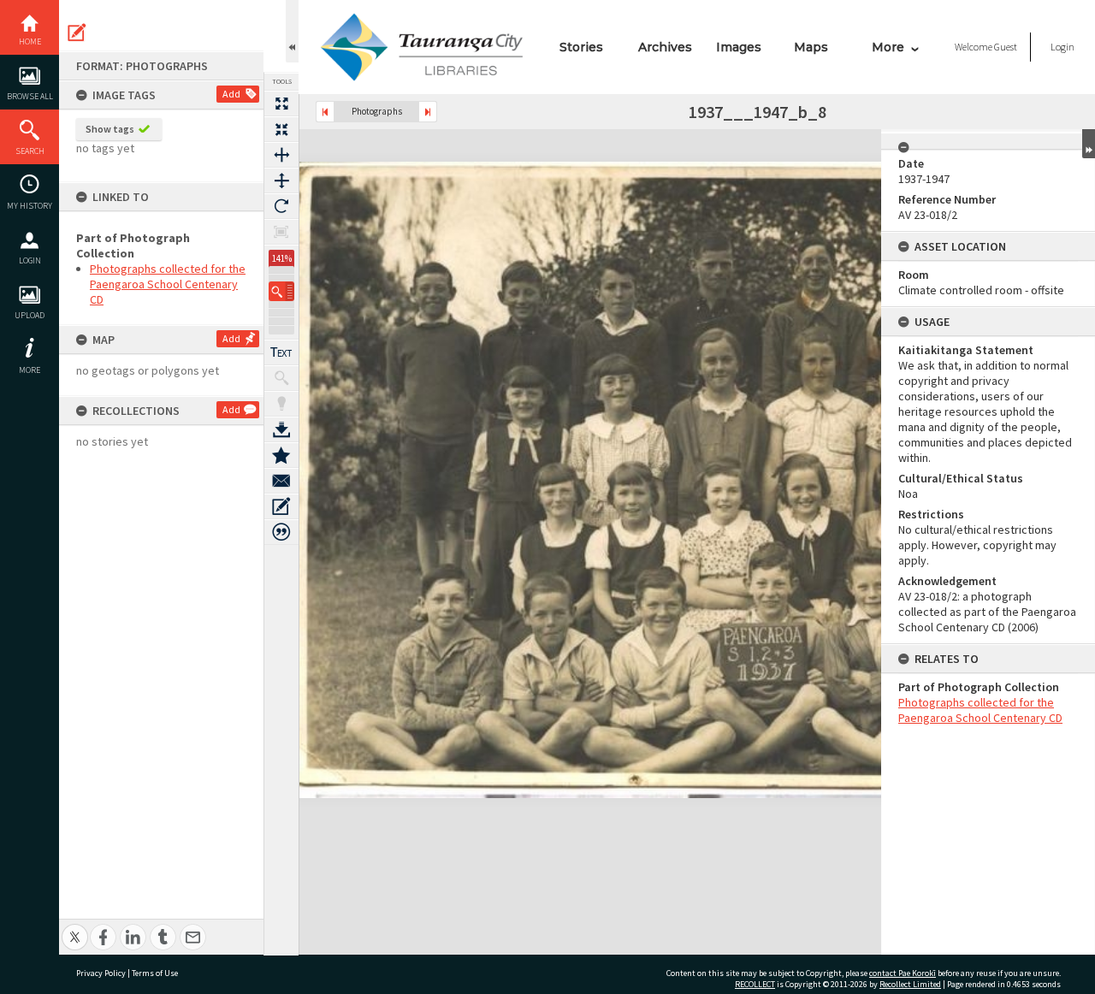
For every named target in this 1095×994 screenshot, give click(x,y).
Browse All (30, 96)
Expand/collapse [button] (1088, 143)
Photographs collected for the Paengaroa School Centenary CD (168, 284)
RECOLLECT (755, 984)
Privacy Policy (101, 973)
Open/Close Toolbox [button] (292, 31)
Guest (1005, 46)
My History (29, 205)
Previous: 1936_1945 (325, 111)
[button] (281, 291)
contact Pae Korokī (902, 973)
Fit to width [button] (281, 155)
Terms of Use (155, 973)
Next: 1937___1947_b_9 (427, 111)
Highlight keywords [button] (281, 404)
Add (231, 93)
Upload (29, 315)
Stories (581, 47)
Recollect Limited (910, 984)
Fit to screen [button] (281, 129)
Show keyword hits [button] (281, 378)
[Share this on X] (75, 927)
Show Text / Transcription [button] (281, 352)
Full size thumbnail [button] (281, 103)
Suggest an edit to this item (77, 32)
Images (738, 47)
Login (30, 260)
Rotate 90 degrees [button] (281, 206)
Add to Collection (281, 455)
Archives (665, 47)
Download (281, 429)
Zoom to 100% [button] (281, 232)
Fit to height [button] (281, 180)
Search (29, 151)
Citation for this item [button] (281, 532)
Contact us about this (281, 481)
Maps (811, 47)
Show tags (110, 128)
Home (30, 41)
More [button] (29, 370)
